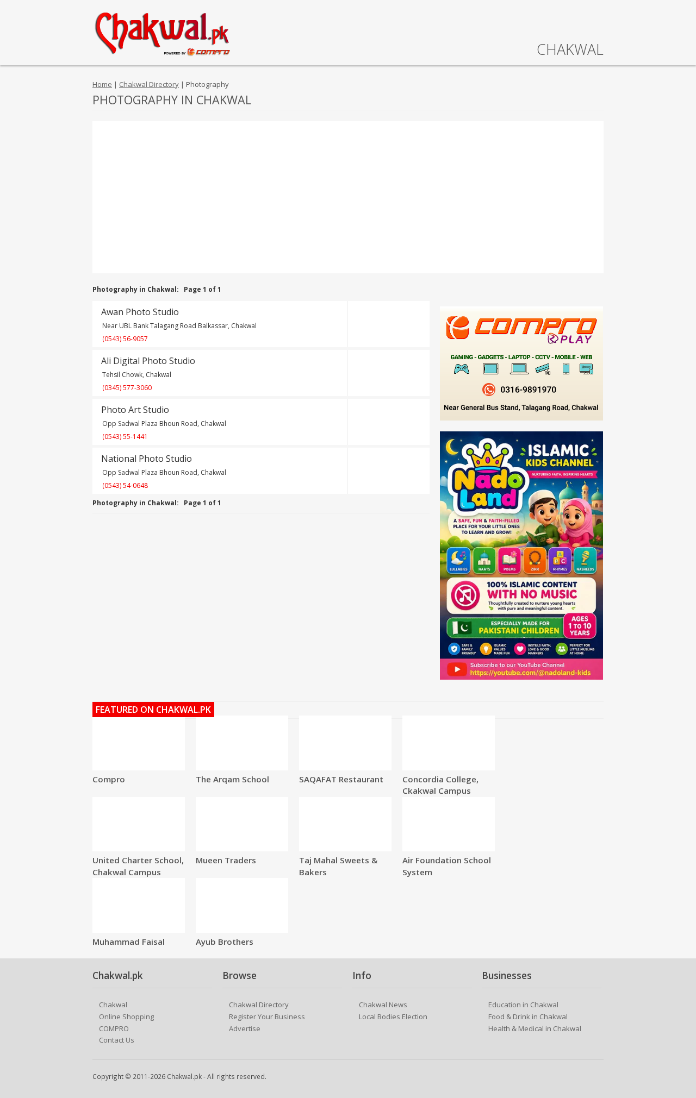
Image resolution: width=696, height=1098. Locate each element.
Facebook (596, 1077)
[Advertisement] (348, 197)
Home (102, 84)
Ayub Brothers (224, 941)
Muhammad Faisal (128, 941)
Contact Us (116, 1040)
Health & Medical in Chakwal (534, 1028)
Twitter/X (580, 1077)
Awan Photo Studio (140, 312)
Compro (108, 779)
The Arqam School (232, 779)
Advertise (244, 1028)
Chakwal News (383, 1004)
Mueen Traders (226, 860)
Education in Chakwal (523, 1004)
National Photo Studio (146, 459)
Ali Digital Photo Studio (148, 361)
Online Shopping (126, 1016)
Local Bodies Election (393, 1016)
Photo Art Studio (135, 410)
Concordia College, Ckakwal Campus (440, 785)
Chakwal (113, 1004)
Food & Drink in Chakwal (528, 1016)
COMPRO (114, 1028)
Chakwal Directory (149, 84)
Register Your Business (267, 1016)
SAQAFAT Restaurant (341, 779)
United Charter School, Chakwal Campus (138, 866)
